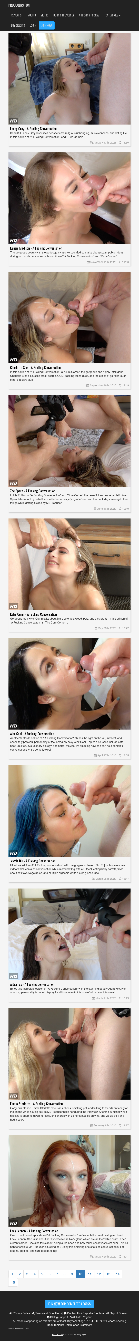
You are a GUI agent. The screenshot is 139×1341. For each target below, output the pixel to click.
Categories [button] (112, 15)
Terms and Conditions (48, 1313)
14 (118, 1273)
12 (99, 1273)
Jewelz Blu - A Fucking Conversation (32, 860)
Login (33, 25)
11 (90, 1273)
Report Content (118, 1313)
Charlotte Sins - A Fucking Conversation (35, 367)
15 (13, 1282)
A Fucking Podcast (90, 15)
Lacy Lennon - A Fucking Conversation (34, 1231)
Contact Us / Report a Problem (85, 1313)
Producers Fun (18, 5)
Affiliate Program (82, 1317)
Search (18, 15)
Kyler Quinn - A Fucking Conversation (33, 614)
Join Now (46, 25)
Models (31, 15)
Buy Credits (18, 25)
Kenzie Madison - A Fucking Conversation (36, 248)
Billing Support (58, 1317)
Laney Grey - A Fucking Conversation (33, 128)
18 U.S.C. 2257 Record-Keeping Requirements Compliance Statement (86, 1323)
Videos (44, 15)
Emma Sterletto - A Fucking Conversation (36, 1103)
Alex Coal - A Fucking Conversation (32, 733)
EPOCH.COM (57, 1334)
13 (108, 1273)
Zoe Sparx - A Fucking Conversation (32, 490)
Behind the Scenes (63, 15)
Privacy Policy (21, 1313)
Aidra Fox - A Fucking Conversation (32, 984)
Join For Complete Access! (69, 1303)
